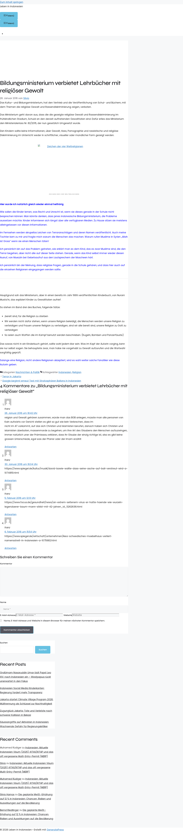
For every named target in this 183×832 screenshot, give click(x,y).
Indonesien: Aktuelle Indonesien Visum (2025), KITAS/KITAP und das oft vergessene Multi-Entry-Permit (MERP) (26, 752)
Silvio (3, 763)
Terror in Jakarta (11, 376)
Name (3, 602)
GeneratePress (55, 829)
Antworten (10, 446)
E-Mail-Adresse (8, 615)
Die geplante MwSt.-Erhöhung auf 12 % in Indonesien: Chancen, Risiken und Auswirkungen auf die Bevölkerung (26, 799)
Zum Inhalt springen (11, 2)
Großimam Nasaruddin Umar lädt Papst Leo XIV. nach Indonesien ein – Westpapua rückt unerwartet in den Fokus (25, 677)
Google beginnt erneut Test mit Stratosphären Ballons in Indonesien (41, 380)
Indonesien (65, 372)
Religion (76, 372)
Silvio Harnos (7, 794)
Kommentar (6, 563)
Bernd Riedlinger (9, 810)
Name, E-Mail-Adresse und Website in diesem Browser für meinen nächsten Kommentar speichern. (54, 620)
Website (68, 615)
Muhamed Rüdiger (10, 778)
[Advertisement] (64, 59)
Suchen (4, 642)
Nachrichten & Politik (28, 372)
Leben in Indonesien (11, 6)
